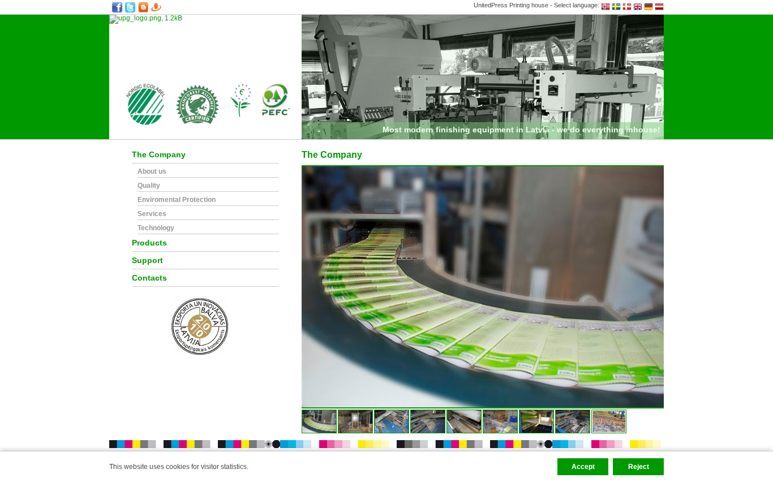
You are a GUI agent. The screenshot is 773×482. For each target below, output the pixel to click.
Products (149, 243)
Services (152, 214)
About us (152, 171)
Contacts (149, 278)
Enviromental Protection (177, 200)
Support (147, 260)
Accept (583, 467)
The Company (159, 154)
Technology (156, 228)
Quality (149, 186)
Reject (638, 467)
